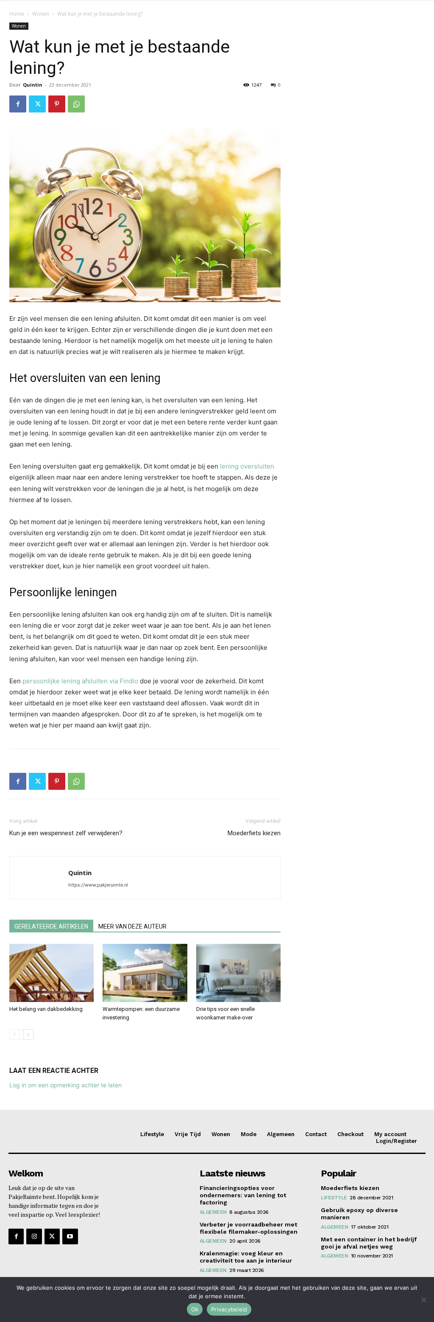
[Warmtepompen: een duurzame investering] (145, 973)
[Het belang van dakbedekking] (51, 973)
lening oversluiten (247, 466)
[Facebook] (17, 103)
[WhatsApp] (76, 103)
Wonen (40, 13)
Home (16, 13)
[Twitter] (37, 103)
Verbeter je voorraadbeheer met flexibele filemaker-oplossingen (249, 1228)
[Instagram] (34, 1236)
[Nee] (423, 1299)
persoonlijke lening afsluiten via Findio (80, 681)
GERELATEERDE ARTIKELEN (51, 926)
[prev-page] (14, 1034)
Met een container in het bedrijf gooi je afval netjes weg (369, 1243)
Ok (195, 1309)
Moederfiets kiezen (254, 833)
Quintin (32, 84)
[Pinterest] (56, 103)
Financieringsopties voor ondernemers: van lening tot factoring (243, 1195)
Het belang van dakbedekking (46, 1009)
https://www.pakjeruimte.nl (98, 885)
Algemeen (213, 1212)
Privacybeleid (229, 1309)
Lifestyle (334, 1198)
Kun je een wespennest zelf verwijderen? (65, 833)
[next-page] (28, 1034)
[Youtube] (70, 1236)
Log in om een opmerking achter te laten (65, 1085)
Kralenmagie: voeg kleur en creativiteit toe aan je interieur (246, 1257)
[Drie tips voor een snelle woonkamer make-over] (238, 973)
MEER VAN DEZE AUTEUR (132, 926)
